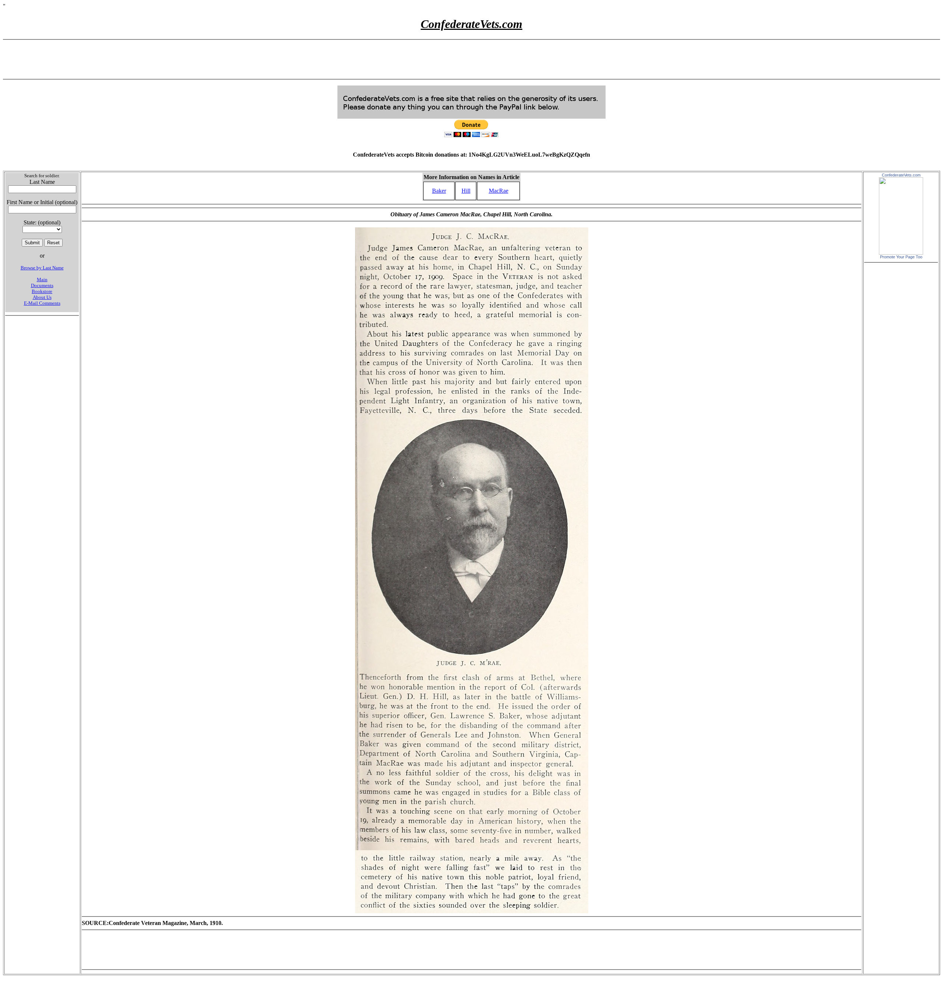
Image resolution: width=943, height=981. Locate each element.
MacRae (498, 191)
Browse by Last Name (42, 267)
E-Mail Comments (42, 303)
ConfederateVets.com (901, 175)
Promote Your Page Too (901, 257)
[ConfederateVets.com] (901, 252)
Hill (466, 191)
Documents (42, 285)
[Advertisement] (471, 59)
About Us (42, 297)
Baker (439, 191)
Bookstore (42, 291)
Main (42, 279)
